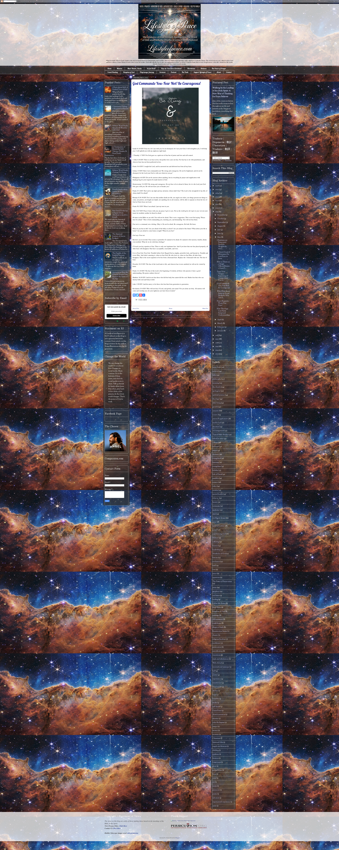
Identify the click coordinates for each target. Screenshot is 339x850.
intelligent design (218, 518)
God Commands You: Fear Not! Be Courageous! (223, 285)
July (219, 230)
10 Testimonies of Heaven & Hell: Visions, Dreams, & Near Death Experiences (116, 151)
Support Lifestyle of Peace (202, 72)
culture (215, 442)
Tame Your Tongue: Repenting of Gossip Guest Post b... (222, 276)
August (220, 226)
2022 (217, 200)
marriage (215, 615)
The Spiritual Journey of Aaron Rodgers (118, 236)
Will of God (216, 663)
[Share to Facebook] (144, 300)
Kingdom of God (128, 72)
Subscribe (116, 316)
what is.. (215, 498)
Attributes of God (219, 554)
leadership (216, 550)
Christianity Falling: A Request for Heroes (120, 107)
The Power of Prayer (219, 68)
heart (214, 774)
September (221, 222)
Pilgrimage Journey (147, 72)
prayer (214, 450)
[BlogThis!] (141, 300)
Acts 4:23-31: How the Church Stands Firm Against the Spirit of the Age (120, 275)
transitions (216, 655)
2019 (217, 212)
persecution (216, 647)
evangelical (216, 458)
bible (214, 375)
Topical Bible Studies (220, 434)
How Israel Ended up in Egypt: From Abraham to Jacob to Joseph (120, 214)
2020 (217, 208)
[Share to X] (143, 300)
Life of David (217, 474)
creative (215, 490)
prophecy (215, 591)
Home (109, 68)
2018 (217, 335)
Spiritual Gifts (217, 742)
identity (215, 718)
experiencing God (219, 534)
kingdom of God (218, 611)
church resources (218, 714)
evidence (215, 754)
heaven (215, 546)
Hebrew (215, 538)
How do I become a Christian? (171, 68)
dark (214, 514)
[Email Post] (136, 299)
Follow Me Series (218, 603)
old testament (217, 619)
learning (215, 462)
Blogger (177, 838)
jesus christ (216, 367)
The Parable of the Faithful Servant (119, 254)
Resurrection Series (219, 631)
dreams (215, 691)
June (219, 233)
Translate (228, 160)
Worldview (191, 68)
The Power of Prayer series (222, 581)
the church (216, 387)
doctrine (215, 454)
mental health (217, 494)
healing (215, 599)
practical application (220, 419)
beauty (215, 502)
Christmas (216, 738)
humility (215, 699)
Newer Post (136, 308)
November (221, 215)
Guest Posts (216, 710)
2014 (217, 350)
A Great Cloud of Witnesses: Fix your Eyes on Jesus (223, 255)
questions (216, 577)
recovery (215, 734)
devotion (215, 427)
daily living (216, 403)
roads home (216, 623)
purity (214, 794)
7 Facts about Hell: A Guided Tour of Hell (120, 88)
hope (214, 695)
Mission (119, 68)
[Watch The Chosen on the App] (115, 451)
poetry (214, 675)
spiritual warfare (218, 526)
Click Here (123, 826)
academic (215, 510)
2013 (217, 354)
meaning (215, 383)
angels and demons (219, 746)
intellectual (216, 423)
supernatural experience (221, 802)
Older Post (205, 308)
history (215, 557)
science (215, 482)
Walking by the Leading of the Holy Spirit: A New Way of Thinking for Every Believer (223, 92)
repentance (216, 679)
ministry (215, 411)
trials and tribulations (220, 659)
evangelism (216, 466)
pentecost (216, 790)
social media (216, 687)
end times (216, 595)
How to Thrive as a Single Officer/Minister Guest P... (223, 265)
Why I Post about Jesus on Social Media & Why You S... (223, 294)
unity (214, 806)
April (219, 319)
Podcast (173, 72)
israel (214, 778)
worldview (216, 643)
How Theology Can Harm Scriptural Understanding (223, 312)
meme (214, 786)
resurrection (216, 683)
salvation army (217, 438)
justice (214, 726)
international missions (220, 667)
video (214, 486)
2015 (217, 346)
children (215, 750)
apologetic (216, 391)
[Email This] (139, 300)
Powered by (112, 321)
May (219, 237)
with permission (132, 833)
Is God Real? (151, 68)
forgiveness (216, 762)
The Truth (185, 72)
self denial (216, 706)
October (220, 218)
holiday (215, 470)
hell (213, 671)
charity (215, 635)
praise (214, 587)
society (215, 415)
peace (214, 573)
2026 (217, 186)
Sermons (162, 72)
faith (214, 565)
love (213, 569)
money (215, 730)
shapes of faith (217, 627)
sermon (215, 371)
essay (214, 522)
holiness (215, 446)
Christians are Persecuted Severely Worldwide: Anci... (222, 244)
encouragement (218, 430)
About (219, 72)
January (220, 331)
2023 (217, 197)
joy (213, 782)
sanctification (217, 651)
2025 (217, 189)
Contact (229, 72)
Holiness (203, 68)
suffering (215, 542)
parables (215, 478)
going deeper (217, 770)
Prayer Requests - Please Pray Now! (223, 303)
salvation (215, 798)
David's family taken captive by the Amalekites (119, 191)
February (220, 327)
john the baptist (218, 722)
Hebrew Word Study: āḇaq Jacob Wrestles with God (120, 128)
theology (215, 399)
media (214, 702)
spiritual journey (218, 395)
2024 (217, 193)
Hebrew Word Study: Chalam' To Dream (120, 171)
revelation (216, 561)
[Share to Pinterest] (146, 300)
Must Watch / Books (134, 68)
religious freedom (218, 639)
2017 (217, 339)
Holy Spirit (216, 607)
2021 (217, 204)
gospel (214, 530)
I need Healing (112, 72)
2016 (217, 343)
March (220, 323)
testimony (216, 506)
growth (215, 407)
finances (215, 758)
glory (214, 766)
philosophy (216, 379)
